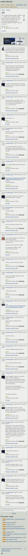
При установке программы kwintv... (14, 537)
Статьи (13, 4)
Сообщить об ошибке (5, 549)
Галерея (8, 4)
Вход (25, 4)
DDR (6, 26)
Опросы (7, 7)
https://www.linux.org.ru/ (5, 551)
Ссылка (4, 30)
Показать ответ (9, 92)
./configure (8, 532)
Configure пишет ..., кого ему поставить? (15, 519)
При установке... (10, 539)
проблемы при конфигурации (13, 526)
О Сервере (3, 548)
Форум (2, 7)
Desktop (8, 10)
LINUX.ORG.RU (6, 2)
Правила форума (9, 548)
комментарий (9, 62)
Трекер (11, 7)
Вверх (25, 548)
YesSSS (7, 167)
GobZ (6, 89)
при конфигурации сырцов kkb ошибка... (15, 528)
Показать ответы (10, 58)
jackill (6, 251)
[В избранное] (23, 16)
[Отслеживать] (23, 20)
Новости (3, 4)
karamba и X (9, 524)
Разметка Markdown (18, 548)
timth (6, 54)
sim (3, 12)
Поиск (15, 7)
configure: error (9, 522)
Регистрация (19, 4)
